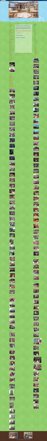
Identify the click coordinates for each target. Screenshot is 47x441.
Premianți (10, 52)
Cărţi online (10, 75)
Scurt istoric (10, 58)
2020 (34, 33)
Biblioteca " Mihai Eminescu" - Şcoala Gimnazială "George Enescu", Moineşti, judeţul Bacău (22, 5)
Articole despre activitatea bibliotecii (11, 32)
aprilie (35, 44)
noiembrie (35, 40)
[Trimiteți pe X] (25, 32)
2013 (34, 39)
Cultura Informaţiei (19, 33)
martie (35, 45)
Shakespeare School (11, 85)
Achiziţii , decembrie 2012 (36, 52)
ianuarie (35, 47)
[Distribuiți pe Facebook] (26, 32)
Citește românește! (11, 38)
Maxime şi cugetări (11, 48)
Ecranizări (10, 40)
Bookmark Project (11, 35)
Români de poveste (11, 84)
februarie (35, 46)
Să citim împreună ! (11, 57)
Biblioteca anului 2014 (11, 33)
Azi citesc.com (10, 74)
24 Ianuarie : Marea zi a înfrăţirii (35, 48)
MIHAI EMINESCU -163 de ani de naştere (35, 51)
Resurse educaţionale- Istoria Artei (11, 83)
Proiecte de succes (11, 53)
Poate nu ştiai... (10, 51)
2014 (34, 38)
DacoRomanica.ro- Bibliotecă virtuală (11, 77)
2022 (34, 31)
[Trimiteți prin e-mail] (24, 32)
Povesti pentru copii (11, 82)
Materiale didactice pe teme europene (11, 81)
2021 (34, 32)
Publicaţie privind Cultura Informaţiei (35, 54)
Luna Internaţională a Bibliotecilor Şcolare (11, 46)
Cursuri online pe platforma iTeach (10, 76)
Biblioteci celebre (10, 34)
